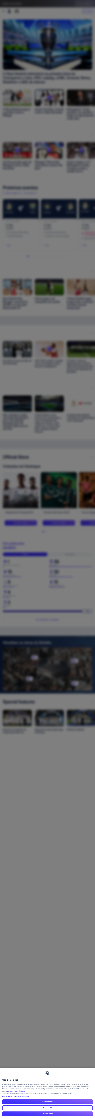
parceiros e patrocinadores (16, 1091)
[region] (47, 1093)
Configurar (47, 1108)
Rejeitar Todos (47, 1114)
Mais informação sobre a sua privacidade (15, 1096)
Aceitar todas (47, 1102)
